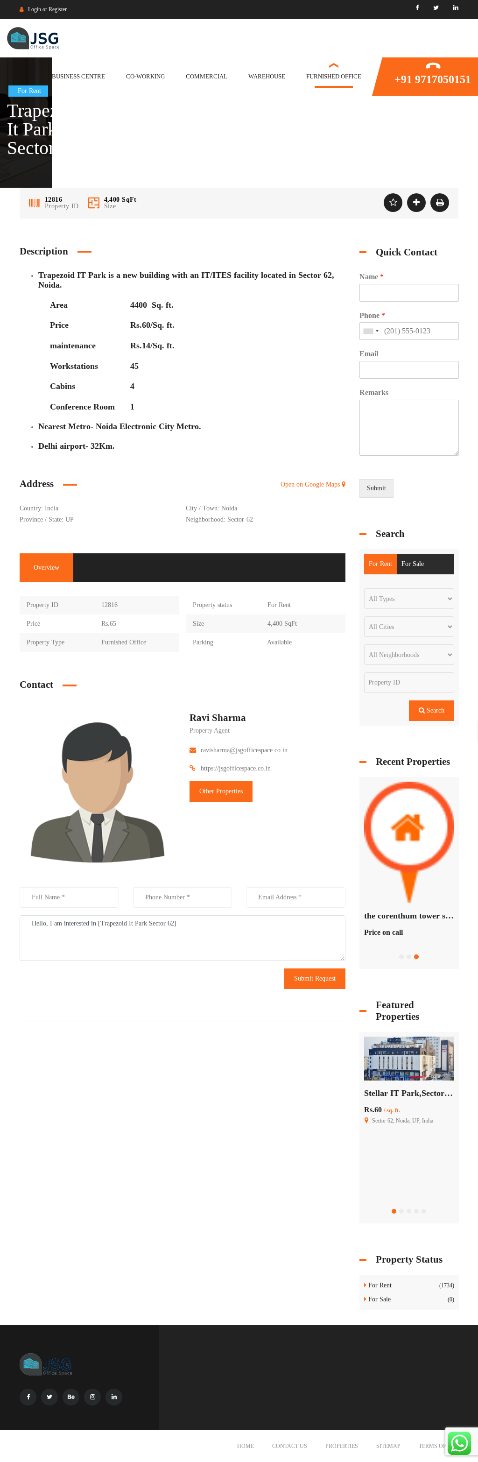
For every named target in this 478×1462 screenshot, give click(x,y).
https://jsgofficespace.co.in (236, 768)
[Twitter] (436, 8)
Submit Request (315, 978)
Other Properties (221, 791)
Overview (46, 567)
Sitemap (388, 1446)
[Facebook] (417, 8)
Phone (372, 315)
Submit (376, 488)
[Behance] (71, 1397)
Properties (341, 1446)
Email (368, 354)
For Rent (380, 563)
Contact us (289, 1446)
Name (371, 277)
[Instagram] (92, 1397)
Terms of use (438, 1446)
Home (245, 1446)
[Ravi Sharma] (98, 791)
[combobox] (370, 331)
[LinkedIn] (455, 8)
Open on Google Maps (311, 484)
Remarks (373, 392)
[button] (401, 957)
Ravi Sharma (218, 717)
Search (434, 710)
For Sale (412, 563)
